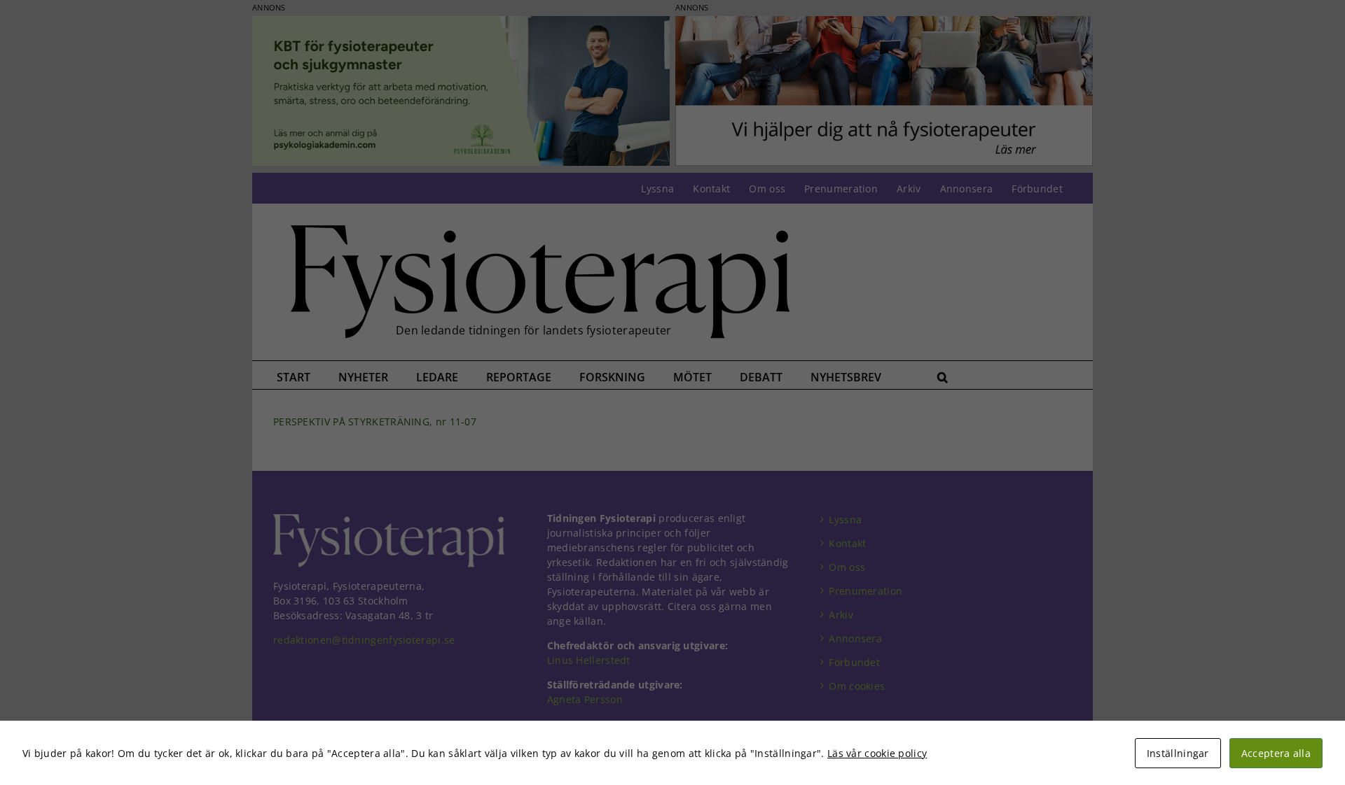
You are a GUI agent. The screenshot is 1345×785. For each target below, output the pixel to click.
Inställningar (1178, 753)
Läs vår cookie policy (877, 753)
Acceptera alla (1276, 753)
